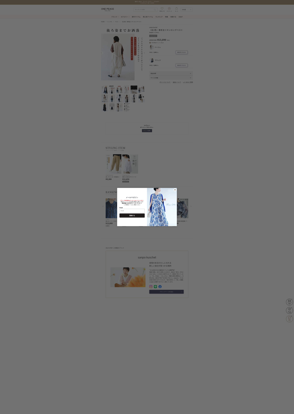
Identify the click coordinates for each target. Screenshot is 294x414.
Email (121, 207)
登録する (132, 215)
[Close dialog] (175, 190)
